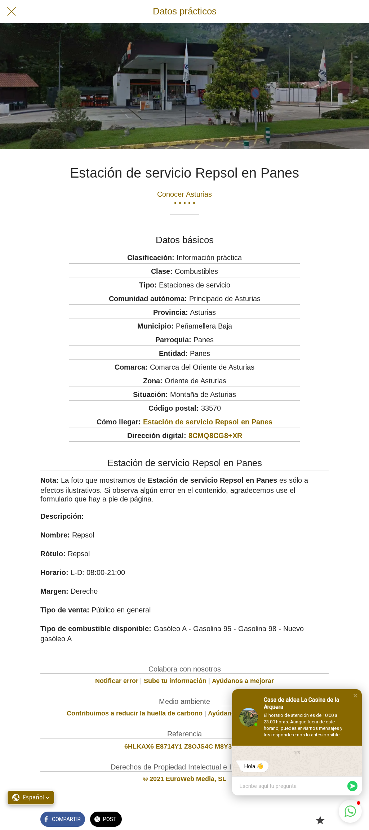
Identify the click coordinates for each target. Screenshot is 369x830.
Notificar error (116, 680)
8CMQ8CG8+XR (215, 435)
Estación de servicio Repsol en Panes (207, 422)
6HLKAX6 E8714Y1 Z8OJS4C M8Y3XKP (184, 746)
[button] (355, 695)
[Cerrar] (11, 11)
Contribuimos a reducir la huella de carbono (135, 713)
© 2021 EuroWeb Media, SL (184, 778)
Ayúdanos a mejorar (243, 680)
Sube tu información (175, 680)
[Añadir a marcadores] (320, 820)
